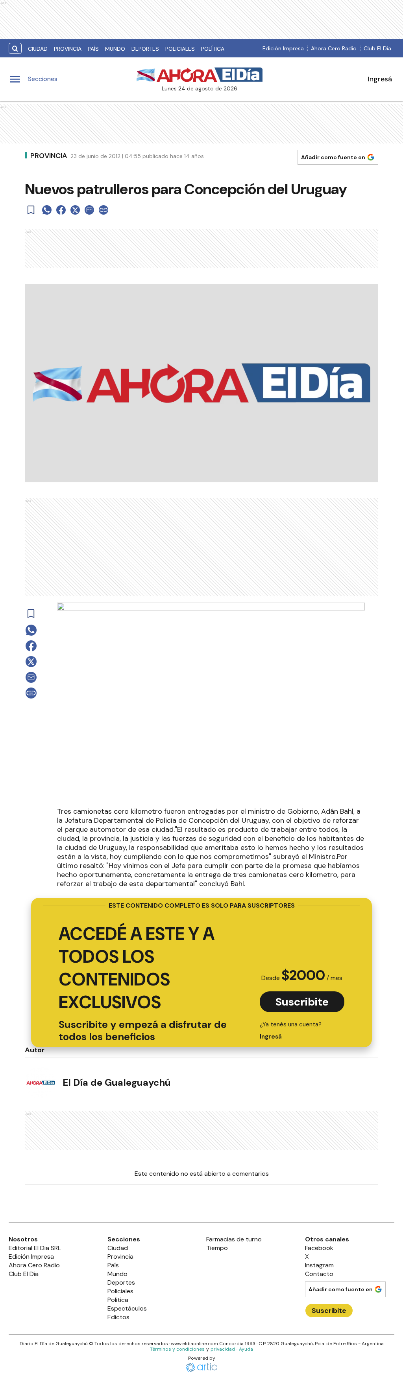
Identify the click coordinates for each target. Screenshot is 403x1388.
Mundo (115, 48)
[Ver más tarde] (31, 210)
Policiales (180, 48)
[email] (89, 210)
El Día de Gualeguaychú (117, 1082)
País (93, 48)
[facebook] (61, 210)
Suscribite (302, 1002)
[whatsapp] (47, 210)
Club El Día (377, 48)
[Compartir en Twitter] (75, 210)
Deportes (145, 48)
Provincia (67, 48)
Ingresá (380, 79)
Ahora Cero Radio (334, 48)
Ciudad (38, 48)
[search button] (15, 48)
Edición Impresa (283, 48)
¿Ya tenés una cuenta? (291, 1030)
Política (212, 48)
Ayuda (246, 1349)
